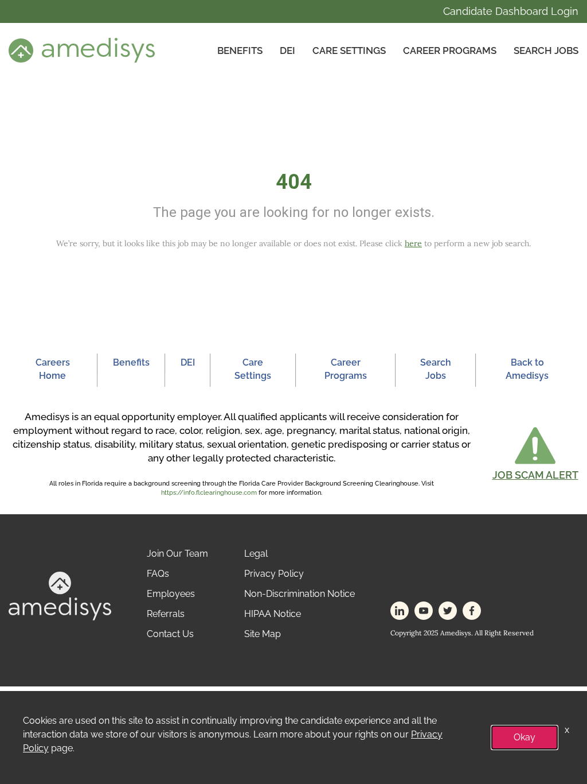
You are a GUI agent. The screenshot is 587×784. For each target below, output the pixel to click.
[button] (535, 453)
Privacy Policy (274, 573)
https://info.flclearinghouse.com (209, 492)
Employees (171, 593)
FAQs (158, 573)
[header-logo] (82, 50)
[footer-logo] (60, 595)
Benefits (240, 50)
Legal (256, 553)
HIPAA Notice (272, 613)
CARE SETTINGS (349, 50)
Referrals (166, 613)
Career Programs (449, 50)
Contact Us (170, 633)
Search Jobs (546, 50)
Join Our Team (177, 553)
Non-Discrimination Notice (299, 593)
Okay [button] (524, 737)
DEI (287, 50)
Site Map (262, 633)
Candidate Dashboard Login (510, 11)
